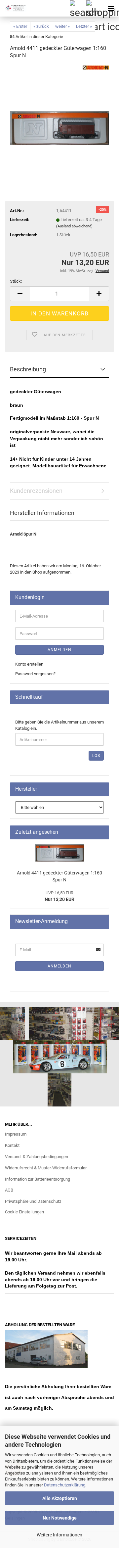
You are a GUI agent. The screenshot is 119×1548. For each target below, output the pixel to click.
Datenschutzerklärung (64, 1484)
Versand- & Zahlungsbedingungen (36, 1156)
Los (96, 755)
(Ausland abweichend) (74, 226)
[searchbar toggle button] (77, 8)
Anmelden (59, 649)
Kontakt (12, 1145)
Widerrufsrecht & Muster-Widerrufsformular (46, 1167)
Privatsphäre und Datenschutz (33, 1201)
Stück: (16, 281)
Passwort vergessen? (35, 673)
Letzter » (84, 26)
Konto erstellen (29, 664)
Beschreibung (28, 369)
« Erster (20, 26)
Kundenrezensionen (36, 490)
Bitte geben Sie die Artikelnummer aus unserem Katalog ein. (59, 725)
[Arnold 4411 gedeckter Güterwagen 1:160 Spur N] (59, 115)
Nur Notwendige (60, 1518)
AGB (9, 1190)
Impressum (15, 1134)
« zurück (41, 26)
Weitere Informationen (59, 1534)
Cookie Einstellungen (24, 1211)
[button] (20, 293)
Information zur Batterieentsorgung (37, 1179)
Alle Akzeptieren (59, 1498)
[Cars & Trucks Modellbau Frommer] (13, 8)
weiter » (62, 26)
